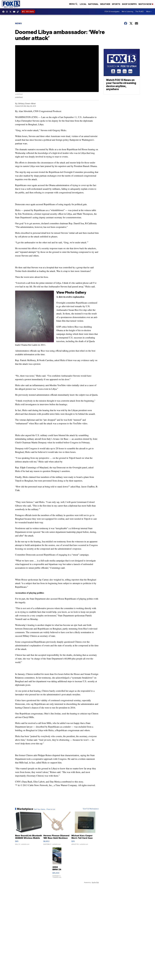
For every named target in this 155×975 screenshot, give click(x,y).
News (18, 23)
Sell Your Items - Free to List (44, 809)
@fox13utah (18, 12)
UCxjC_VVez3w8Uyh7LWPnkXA (14, 12)
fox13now (7, 12)
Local (83, 4)
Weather (105, 4)
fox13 (11, 12)
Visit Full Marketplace (91, 809)
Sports (116, 4)
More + (148, 11)
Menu (72, 4)
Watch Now (145, 4)
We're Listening (127, 11)
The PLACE (139, 11)
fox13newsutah (4, 12)
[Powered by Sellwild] (95, 882)
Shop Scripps (129, 4)
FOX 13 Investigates (112, 11)
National (93, 4)
